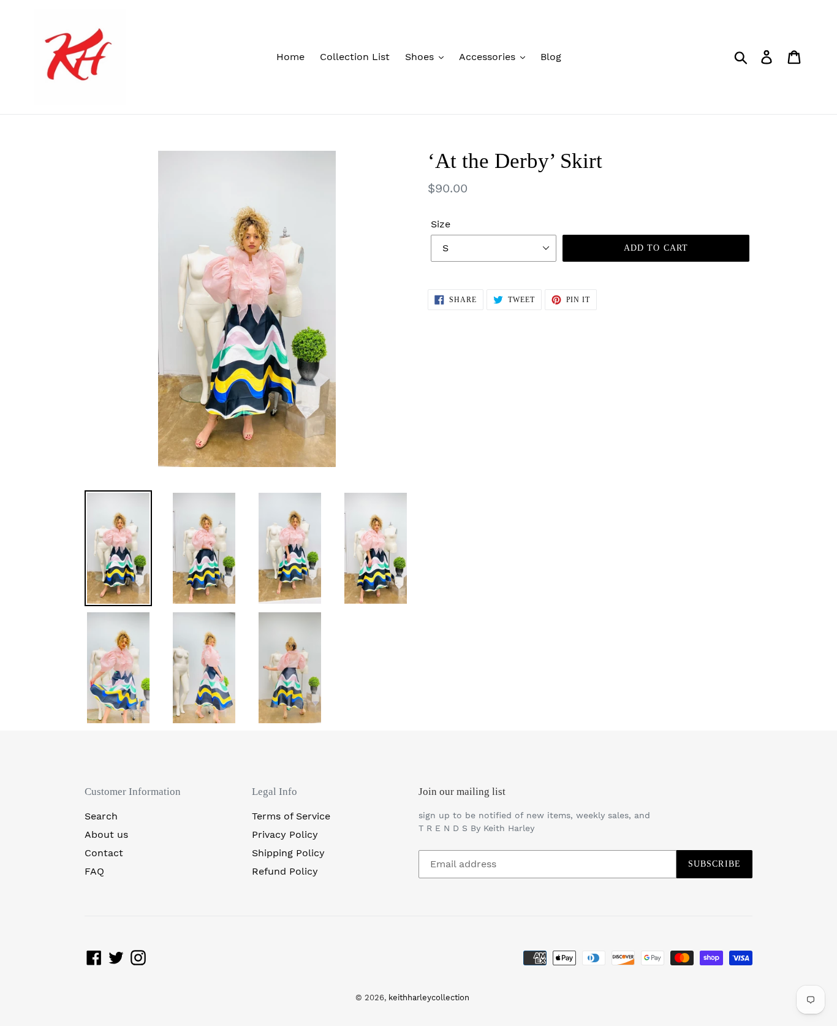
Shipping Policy (288, 853)
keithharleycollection (428, 997)
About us (106, 834)
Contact (104, 853)
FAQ (94, 871)
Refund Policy (285, 871)
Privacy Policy (285, 834)
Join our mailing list (462, 791)
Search (101, 816)
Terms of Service (291, 816)
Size (440, 224)
